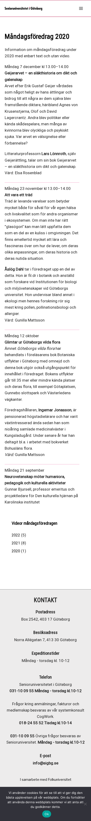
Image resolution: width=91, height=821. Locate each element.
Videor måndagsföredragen (34, 523)
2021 (16, 543)
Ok (47, 814)
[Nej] (85, 804)
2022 (16, 535)
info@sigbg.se (45, 763)
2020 (16, 551)
